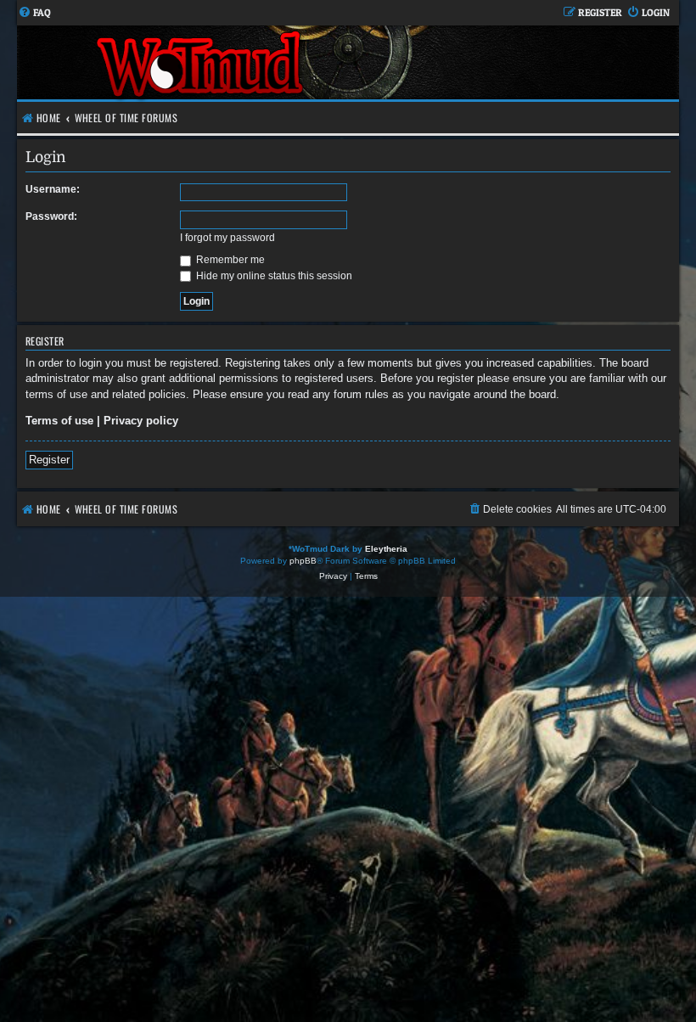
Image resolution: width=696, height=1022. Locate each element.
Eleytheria (386, 548)
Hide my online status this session (273, 276)
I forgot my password (227, 238)
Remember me (229, 260)
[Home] (201, 62)
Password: (51, 216)
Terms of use (59, 420)
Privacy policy (141, 420)
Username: (52, 189)
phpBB (303, 560)
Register (49, 459)
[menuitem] (34, 13)
